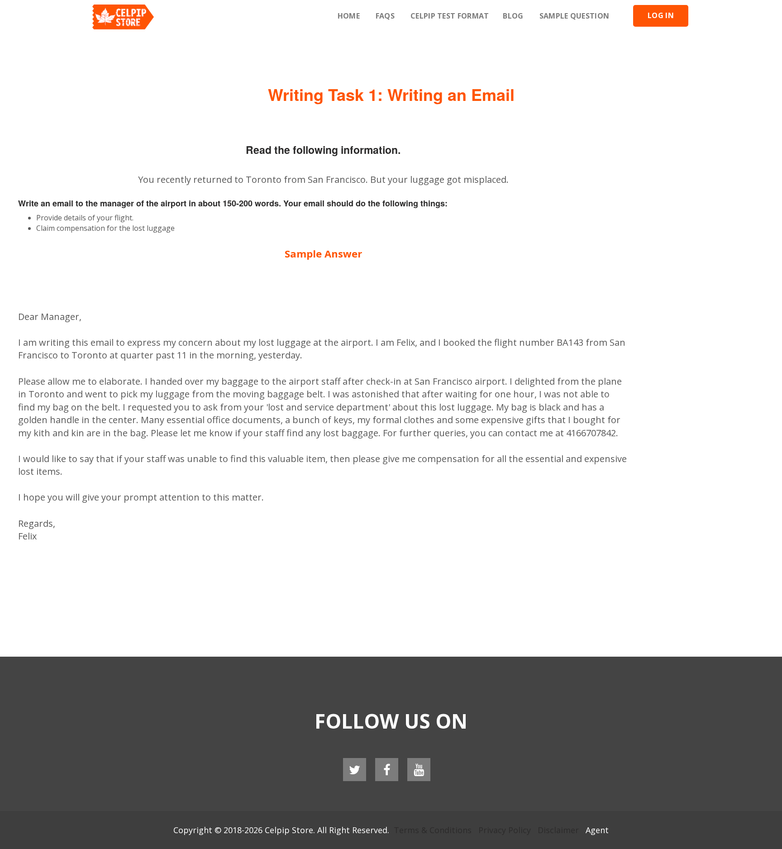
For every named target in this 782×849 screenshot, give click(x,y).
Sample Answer (323, 253)
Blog (513, 16)
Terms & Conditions (433, 830)
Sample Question (574, 16)
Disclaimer (558, 830)
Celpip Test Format (449, 16)
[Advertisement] (391, 54)
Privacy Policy (504, 830)
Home (349, 16)
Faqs (385, 16)
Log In (661, 15)
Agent (597, 830)
